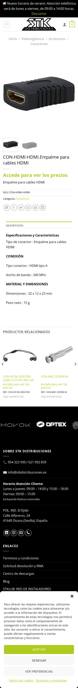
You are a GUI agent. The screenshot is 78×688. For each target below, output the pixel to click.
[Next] (68, 93)
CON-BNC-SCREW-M (54, 376)
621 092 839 (37, 462)
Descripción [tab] (14, 225)
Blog (6, 581)
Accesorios (57, 39)
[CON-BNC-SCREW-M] (58, 355)
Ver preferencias (39, 671)
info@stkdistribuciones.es (27, 472)
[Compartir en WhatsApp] (6, 207)
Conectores (39, 44)
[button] (72, 596)
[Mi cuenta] (65, 24)
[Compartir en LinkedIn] (42, 207)
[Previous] (9, 93)
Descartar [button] (39, 13)
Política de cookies (21, 680)
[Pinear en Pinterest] (35, 207)
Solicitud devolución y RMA (23, 566)
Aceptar (39, 649)
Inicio (13, 39)
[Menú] (6, 24)
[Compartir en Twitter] (21, 207)
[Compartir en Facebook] (14, 207)
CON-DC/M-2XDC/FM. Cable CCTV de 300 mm (18, 378)
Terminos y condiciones (51, 680)
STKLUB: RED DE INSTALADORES (27, 589)
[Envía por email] (28, 207)
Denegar (39, 660)
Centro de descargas (18, 573)
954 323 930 (17, 462)
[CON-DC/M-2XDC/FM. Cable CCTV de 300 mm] (20, 355)
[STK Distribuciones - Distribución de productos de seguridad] (39, 24)
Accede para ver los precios (35, 175)
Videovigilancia (33, 39)
